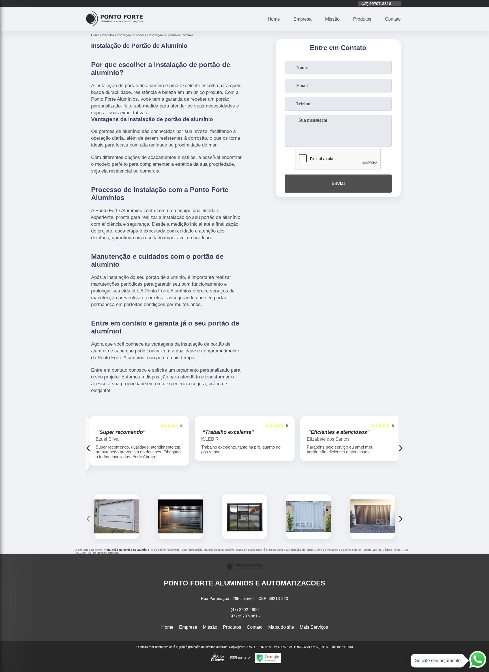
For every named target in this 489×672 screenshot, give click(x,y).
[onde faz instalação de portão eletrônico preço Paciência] (244, 516)
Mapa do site (281, 627)
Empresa (302, 19)
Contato (393, 19)
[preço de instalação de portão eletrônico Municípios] (116, 516)
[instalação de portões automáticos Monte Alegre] (180, 516)
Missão (332, 19)
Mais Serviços (314, 627)
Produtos (362, 19)
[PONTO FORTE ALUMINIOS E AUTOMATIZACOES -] (114, 27)
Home (274, 19)
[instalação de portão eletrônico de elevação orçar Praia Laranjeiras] (308, 516)
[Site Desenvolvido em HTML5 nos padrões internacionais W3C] (240, 658)
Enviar (338, 183)
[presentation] (88, 447)
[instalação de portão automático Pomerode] (372, 516)
